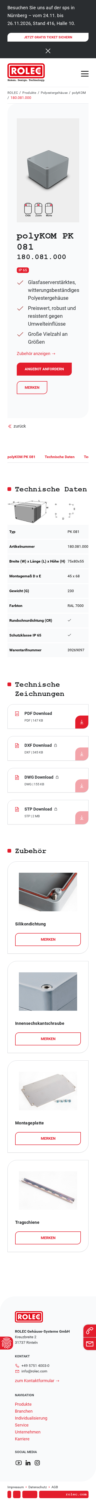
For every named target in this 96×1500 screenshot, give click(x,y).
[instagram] (37, 1463)
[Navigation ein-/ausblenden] (85, 74)
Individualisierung (31, 1418)
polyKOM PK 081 (21, 457)
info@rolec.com (34, 1371)
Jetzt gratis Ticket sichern (48, 37)
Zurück (20, 426)
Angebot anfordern (46, 1488)
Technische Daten (60, 457)
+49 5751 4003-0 (35, 1365)
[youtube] (18, 1463)
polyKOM (79, 92)
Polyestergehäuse (54, 92)
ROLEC (12, 92)
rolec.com (76, 1494)
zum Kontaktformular (34, 1380)
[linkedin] (28, 1463)
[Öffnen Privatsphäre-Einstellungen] (6, 1343)
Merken (32, 387)
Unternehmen (28, 1432)
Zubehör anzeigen (33, 353)
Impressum (15, 1487)
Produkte (29, 92)
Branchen (24, 1411)
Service (22, 1425)
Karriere (22, 1439)
